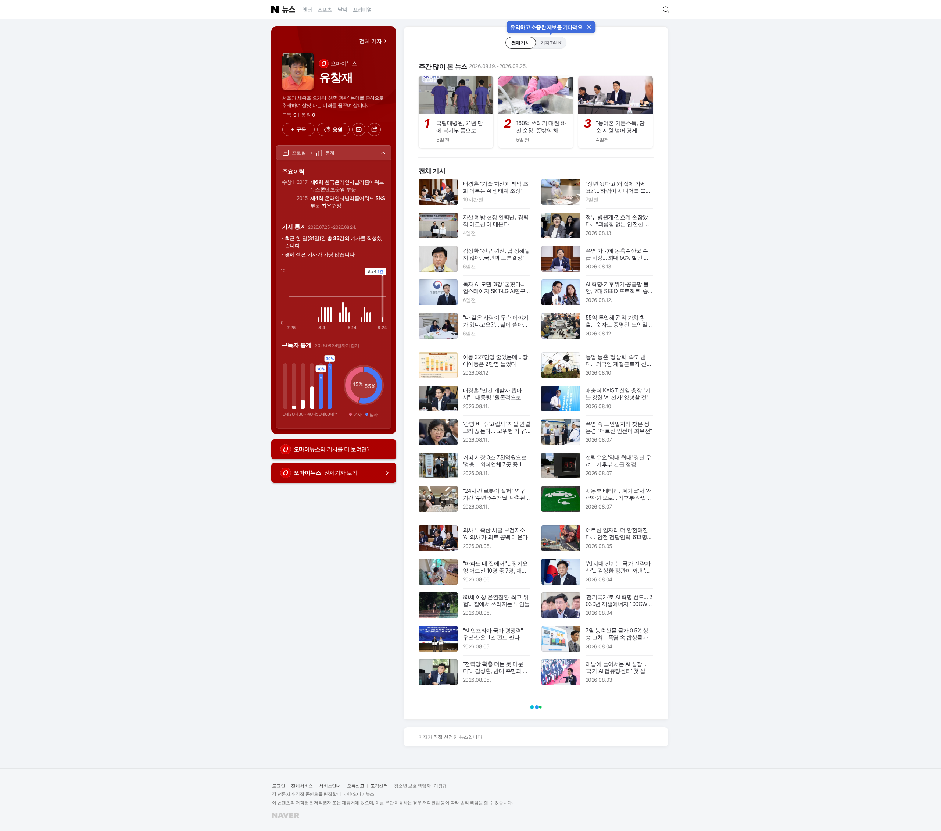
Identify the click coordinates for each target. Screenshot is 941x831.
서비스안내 (330, 785)
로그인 (278, 785)
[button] (333, 129)
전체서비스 (302, 785)
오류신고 (355, 785)
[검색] (668, 9)
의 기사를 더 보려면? (332, 449)
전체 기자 (370, 41)
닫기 (588, 24)
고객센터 (379, 785)
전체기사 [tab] (520, 43)
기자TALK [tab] (550, 43)
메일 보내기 (353, 123)
